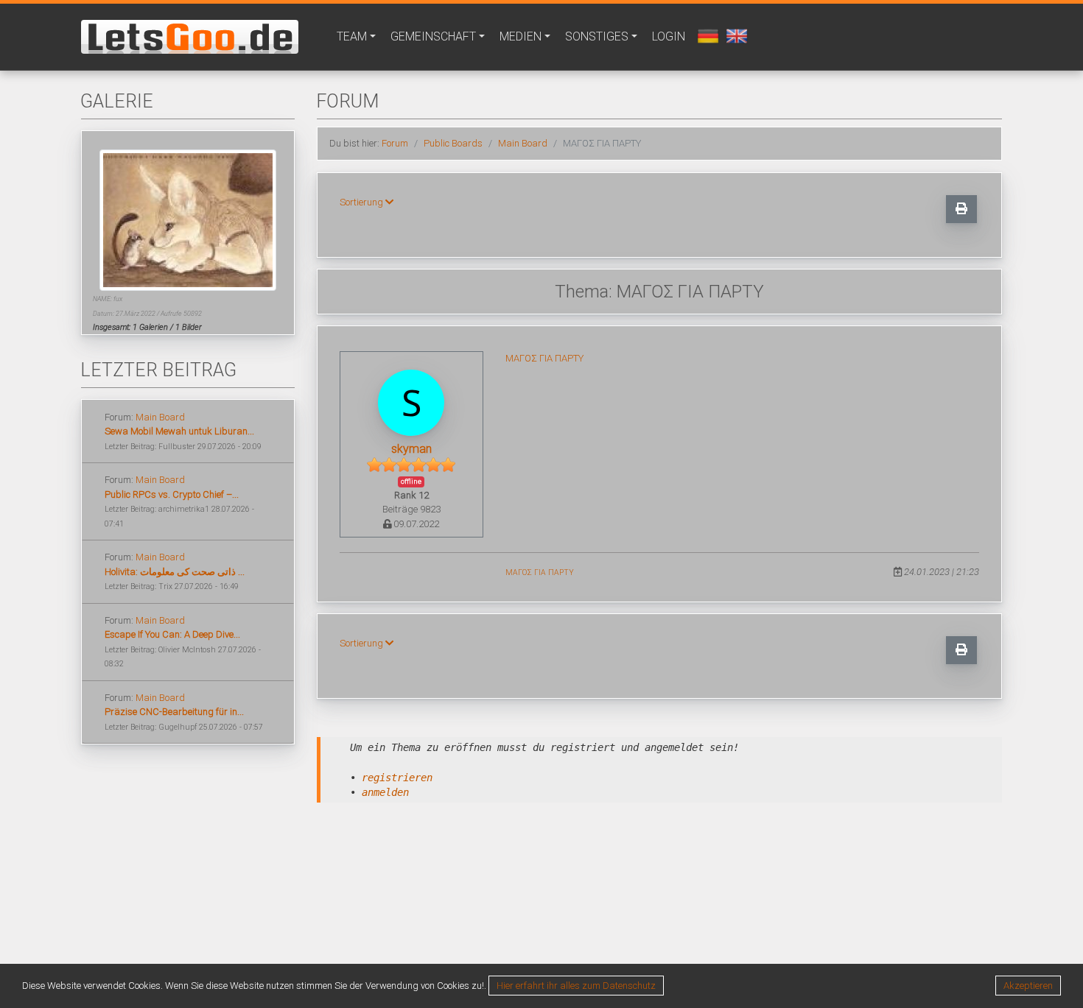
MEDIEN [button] (521, 36)
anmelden (385, 792)
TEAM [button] (352, 36)
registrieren (397, 777)
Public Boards (453, 143)
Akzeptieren (1028, 985)
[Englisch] (735, 35)
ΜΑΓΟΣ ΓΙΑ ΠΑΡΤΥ (544, 358)
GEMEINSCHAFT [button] (433, 36)
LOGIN (668, 36)
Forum (395, 143)
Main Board (160, 417)
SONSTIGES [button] (596, 36)
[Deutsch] (706, 35)
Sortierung (362, 202)
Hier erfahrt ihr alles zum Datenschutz (576, 985)
